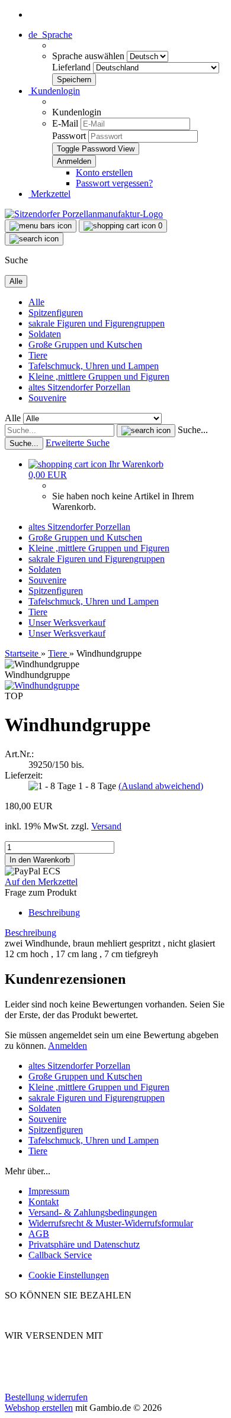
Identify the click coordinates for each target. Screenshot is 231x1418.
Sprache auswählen (89, 56)
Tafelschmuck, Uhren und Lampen (93, 366)
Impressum (48, 1191)
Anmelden (67, 1046)
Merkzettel (49, 194)
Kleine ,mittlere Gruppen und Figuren (98, 377)
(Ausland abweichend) (160, 786)
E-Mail (65, 123)
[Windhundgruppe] (42, 685)
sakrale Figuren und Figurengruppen (96, 323)
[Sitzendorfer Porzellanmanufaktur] (84, 214)
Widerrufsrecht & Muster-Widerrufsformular (110, 1223)
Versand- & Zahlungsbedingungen (92, 1212)
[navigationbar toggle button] (40, 225)
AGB (38, 1234)
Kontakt (43, 1202)
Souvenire (47, 398)
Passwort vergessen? (114, 183)
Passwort (69, 136)
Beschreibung (54, 912)
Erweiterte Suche (78, 443)
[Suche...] (146, 430)
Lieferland (72, 67)
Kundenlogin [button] (54, 91)
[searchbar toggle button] (34, 239)
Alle (36, 302)
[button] (50, 35)
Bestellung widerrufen (46, 1397)
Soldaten (44, 334)
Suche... (193, 430)
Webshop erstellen (39, 1408)
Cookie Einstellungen (68, 1275)
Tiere (37, 355)
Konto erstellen (104, 172)
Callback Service (60, 1255)
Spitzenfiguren (55, 313)
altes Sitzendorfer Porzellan (79, 387)
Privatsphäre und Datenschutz (84, 1244)
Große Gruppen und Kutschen (85, 345)
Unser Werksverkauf (66, 623)
